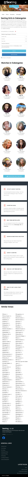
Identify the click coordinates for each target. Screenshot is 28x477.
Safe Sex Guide (24, 469)
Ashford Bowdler (8, 328)
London (19, 323)
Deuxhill (6, 370)
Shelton (19, 376)
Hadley (6, 390)
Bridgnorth (7, 345)
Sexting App (3, 455)
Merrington (20, 332)
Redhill (19, 368)
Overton (19, 352)
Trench (19, 398)
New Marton (20, 343)
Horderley (7, 407)
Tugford (19, 399)
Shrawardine (20, 381)
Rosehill (19, 372)
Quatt (19, 367)
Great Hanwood (8, 387)
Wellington (20, 405)
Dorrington (7, 372)
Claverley (6, 358)
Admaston (7, 323)
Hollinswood (7, 403)
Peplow (19, 356)
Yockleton (19, 421)
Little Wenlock (20, 319)
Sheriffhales (20, 378)
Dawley (6, 368)
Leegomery (20, 314)
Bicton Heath (7, 341)
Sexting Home (3, 446)
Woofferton (20, 416)
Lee (5, 421)
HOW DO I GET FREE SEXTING (14, 269)
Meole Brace (20, 330)
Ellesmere (6, 383)
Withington (20, 414)
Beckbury (6, 336)
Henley (6, 398)
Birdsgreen (7, 343)
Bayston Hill (7, 334)
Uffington (19, 401)
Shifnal (19, 379)
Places (7, 14)
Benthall (6, 337)
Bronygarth (7, 347)
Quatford (19, 365)
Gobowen (6, 385)
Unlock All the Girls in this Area (15, 176)
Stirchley (19, 387)
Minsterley (20, 334)
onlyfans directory (6, 28)
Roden (19, 370)
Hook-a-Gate (7, 405)
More (19, 337)
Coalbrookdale (8, 363)
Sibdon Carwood (21, 385)
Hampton (6, 396)
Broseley (7, 348)
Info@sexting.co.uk (9, 434)
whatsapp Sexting (4, 452)
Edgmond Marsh (8, 379)
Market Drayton (21, 328)
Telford (19, 394)
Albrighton (7, 325)
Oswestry (20, 350)
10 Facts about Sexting (23, 471)
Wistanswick (20, 412)
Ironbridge (7, 412)
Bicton (6, 339)
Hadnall (6, 392)
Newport (19, 345)
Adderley (6, 319)
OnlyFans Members (5, 43)
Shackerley (20, 374)
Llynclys (19, 321)
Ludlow (19, 325)
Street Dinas (20, 388)
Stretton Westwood (22, 390)
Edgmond (6, 378)
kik (20, 224)
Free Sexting (3, 448)
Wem (18, 407)
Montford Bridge (21, 336)
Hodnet (6, 401)
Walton (19, 403)
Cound (6, 365)
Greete (6, 388)
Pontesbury (20, 358)
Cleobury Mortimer (8, 359)
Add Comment (14, 54)
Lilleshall (19, 316)
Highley (6, 399)
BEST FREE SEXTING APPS (13, 220)
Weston (19, 408)
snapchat (6, 226)
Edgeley (6, 376)
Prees (19, 359)
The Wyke (20, 396)
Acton (6, 314)
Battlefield (7, 332)
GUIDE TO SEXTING (12, 252)
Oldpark (19, 348)
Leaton (6, 419)
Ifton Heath (7, 410)
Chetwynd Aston (8, 354)
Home (3, 14)
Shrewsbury (21, 383)
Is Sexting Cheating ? (5, 457)
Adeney (6, 321)
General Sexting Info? (5, 459)
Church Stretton (8, 356)
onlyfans (20, 25)
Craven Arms (7, 367)
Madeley (19, 327)
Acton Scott (7, 317)
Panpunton (20, 354)
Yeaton (19, 419)
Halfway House (8, 394)
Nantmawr (20, 341)
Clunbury (6, 361)
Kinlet (6, 416)
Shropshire (12, 14)
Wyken (19, 418)
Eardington (7, 374)
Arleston (6, 327)
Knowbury (7, 418)
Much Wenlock (20, 339)
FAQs (26, 467)
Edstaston (7, 381)
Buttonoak (7, 352)
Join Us (14, 6)
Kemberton (7, 414)
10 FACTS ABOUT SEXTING (13, 189)
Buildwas (6, 350)
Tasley (19, 392)
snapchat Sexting (4, 453)
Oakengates (18, 14)
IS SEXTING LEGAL (11, 205)
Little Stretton (20, 317)
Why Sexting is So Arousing (22, 473)
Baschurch (7, 330)
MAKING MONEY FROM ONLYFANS (15, 236)
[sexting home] (10, 2)
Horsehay (7, 408)
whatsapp (16, 224)
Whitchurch (20, 410)
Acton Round (7, 316)
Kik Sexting (3, 450)
